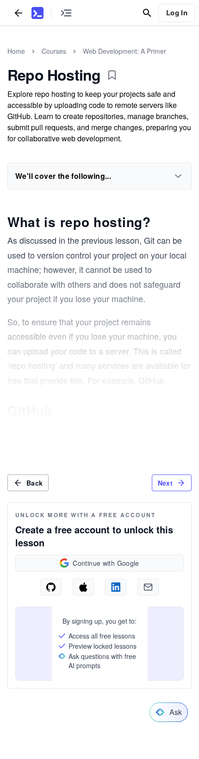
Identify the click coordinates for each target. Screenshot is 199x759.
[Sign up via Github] (51, 587)
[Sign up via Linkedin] (115, 587)
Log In (176, 12)
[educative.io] (37, 13)
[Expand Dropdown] (178, 176)
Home (16, 51)
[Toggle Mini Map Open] (66, 13)
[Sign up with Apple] (83, 587)
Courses (54, 51)
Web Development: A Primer (124, 51)
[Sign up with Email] (148, 587)
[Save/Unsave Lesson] (112, 75)
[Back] (18, 13)
